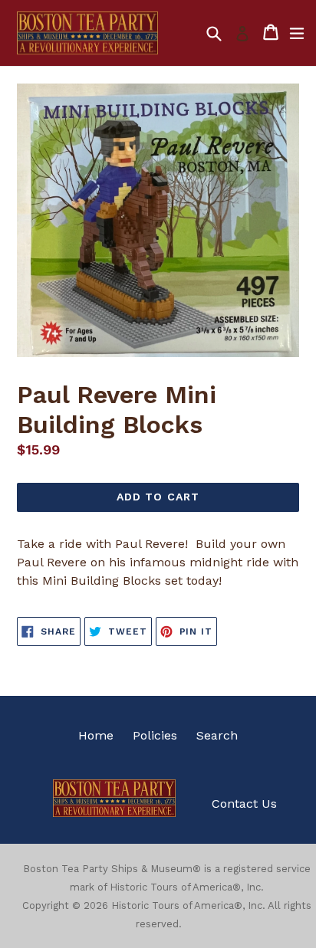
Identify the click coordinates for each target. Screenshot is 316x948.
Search (217, 735)
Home (96, 735)
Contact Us (244, 803)
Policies (155, 735)
